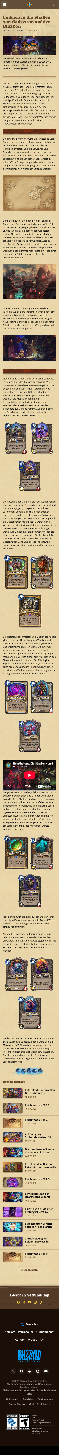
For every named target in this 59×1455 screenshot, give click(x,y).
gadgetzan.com (44, 1045)
